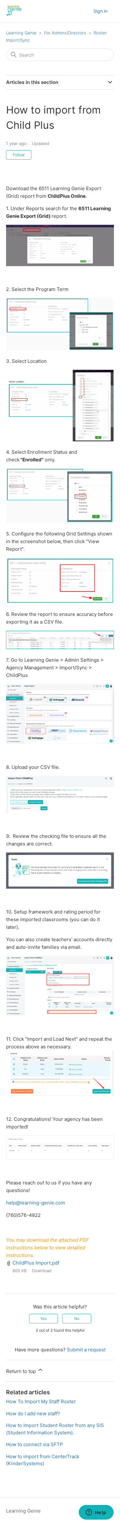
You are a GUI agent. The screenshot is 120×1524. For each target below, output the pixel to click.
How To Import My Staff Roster (41, 1401)
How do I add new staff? (33, 1413)
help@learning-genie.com (35, 1203)
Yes (43, 1318)
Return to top (21, 1371)
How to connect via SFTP (34, 1444)
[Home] (14, 14)
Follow (19, 154)
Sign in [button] (100, 11)
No (76, 1318)
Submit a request (86, 1350)
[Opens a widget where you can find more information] (96, 1513)
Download (42, 1270)
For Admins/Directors (65, 32)
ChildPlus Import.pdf (35, 1263)
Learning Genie (21, 32)
